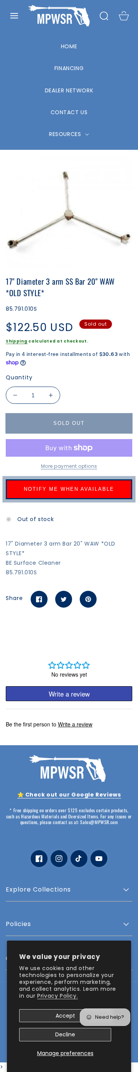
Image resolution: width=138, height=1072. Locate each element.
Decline (65, 1034)
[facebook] (39, 858)
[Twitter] (63, 599)
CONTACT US (69, 112)
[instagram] (59, 858)
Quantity (19, 377)
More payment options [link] (69, 466)
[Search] (104, 16)
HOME (69, 46)
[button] (14, 15)
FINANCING (69, 68)
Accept (65, 1016)
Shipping (17, 341)
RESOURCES (66, 134)
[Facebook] (39, 599)
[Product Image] (69, 212)
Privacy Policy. (57, 996)
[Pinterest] (88, 599)
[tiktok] (79, 858)
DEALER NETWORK (69, 90)
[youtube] (98, 858)
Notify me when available (69, 489)
